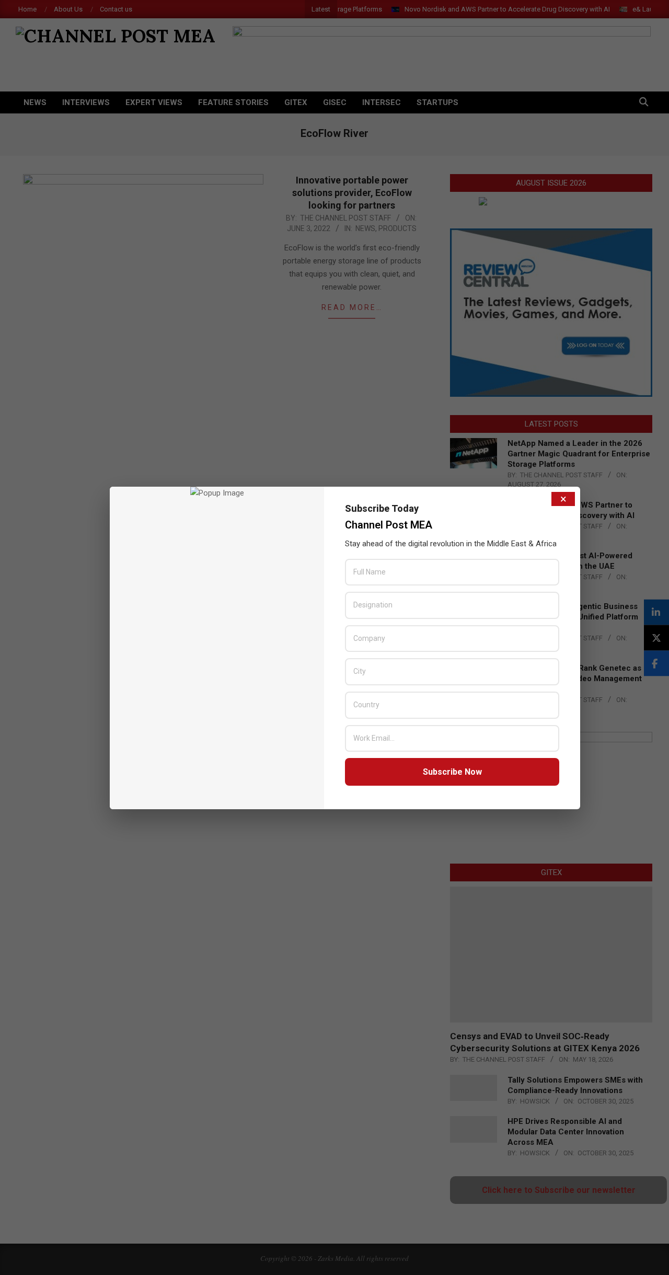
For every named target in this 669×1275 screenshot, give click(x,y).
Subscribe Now (452, 772)
